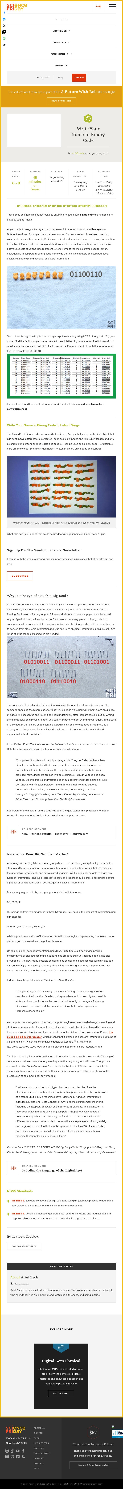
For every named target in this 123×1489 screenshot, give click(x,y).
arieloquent (21, 1284)
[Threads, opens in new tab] (12, 1456)
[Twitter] (4, 25)
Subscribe (20, 575)
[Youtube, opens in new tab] (17, 1450)
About (60, 65)
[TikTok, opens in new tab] (12, 1450)
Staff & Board (42, 1453)
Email (4, 45)
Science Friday (17, 7)
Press (37, 1468)
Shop (60, 77)
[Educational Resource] (88, 118)
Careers (38, 1458)
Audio (60, 19)
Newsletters (41, 1443)
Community (60, 53)
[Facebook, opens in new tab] (23, 1450)
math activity (104, 182)
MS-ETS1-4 (18, 1213)
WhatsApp (4, 38)
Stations (39, 1448)
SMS (4, 32)
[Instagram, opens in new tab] (6, 1450)
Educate (60, 42)
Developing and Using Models (80, 186)
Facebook (4, 13)
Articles (60, 31)
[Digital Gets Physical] (61, 1376)
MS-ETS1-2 (18, 1200)
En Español (43, 77)
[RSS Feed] (23, 1456)
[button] (98, 6)
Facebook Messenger (4, 19)
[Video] (61, 1348)
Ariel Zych (78, 153)
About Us (39, 1428)
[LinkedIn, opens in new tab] (17, 1456)
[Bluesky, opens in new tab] (6, 1456)
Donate (79, 77)
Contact (39, 1463)
